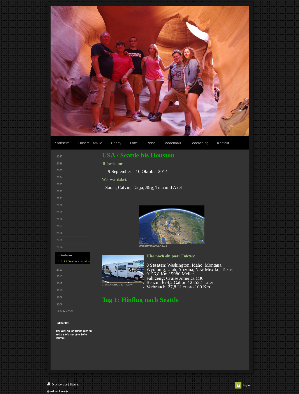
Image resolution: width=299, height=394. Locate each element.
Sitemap (74, 384)
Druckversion (59, 384)
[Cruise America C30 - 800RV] (123, 269)
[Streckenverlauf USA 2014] (171, 224)
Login (246, 385)
